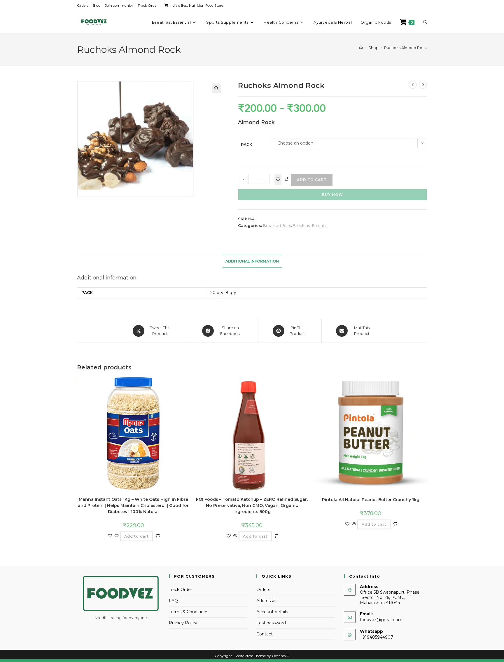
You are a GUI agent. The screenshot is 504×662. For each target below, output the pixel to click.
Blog (97, 5)
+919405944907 (376, 637)
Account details (272, 611)
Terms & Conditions (188, 611)
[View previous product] (413, 85)
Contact (264, 634)
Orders (82, 5)
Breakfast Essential (310, 225)
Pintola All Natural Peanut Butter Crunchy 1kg (370, 499)
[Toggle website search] (425, 22)
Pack (246, 144)
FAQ (173, 600)
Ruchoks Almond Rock (405, 47)
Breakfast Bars (277, 225)
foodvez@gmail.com (381, 619)
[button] (216, 88)
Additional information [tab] (252, 261)
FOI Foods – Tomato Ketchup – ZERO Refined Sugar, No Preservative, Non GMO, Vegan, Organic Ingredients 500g (252, 505)
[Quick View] (116, 536)
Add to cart (312, 180)
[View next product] (423, 85)
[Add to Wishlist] (278, 179)
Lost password (271, 622)
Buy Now (332, 194)
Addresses (266, 600)
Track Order (148, 5)
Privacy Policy (183, 622)
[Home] (361, 47)
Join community (119, 5)
